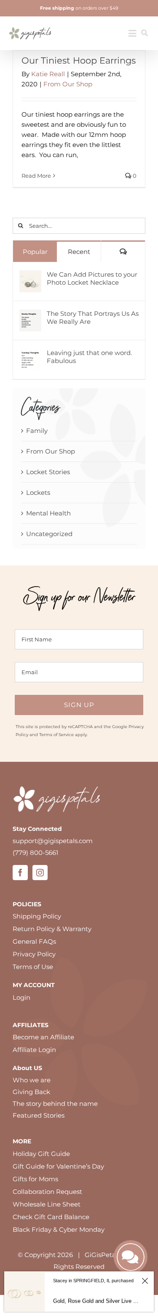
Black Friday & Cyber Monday (58, 1229)
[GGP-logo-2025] (30, 24)
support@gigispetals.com (53, 841)
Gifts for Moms (35, 1179)
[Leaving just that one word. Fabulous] (30, 354)
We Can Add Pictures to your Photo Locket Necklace (92, 278)
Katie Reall (48, 74)
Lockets (38, 492)
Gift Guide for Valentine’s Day (58, 1166)
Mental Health (48, 513)
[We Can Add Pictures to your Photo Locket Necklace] (30, 276)
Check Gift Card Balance (51, 1217)
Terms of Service (56, 734)
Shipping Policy (37, 916)
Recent (79, 252)
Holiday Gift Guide (41, 1154)
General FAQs (34, 941)
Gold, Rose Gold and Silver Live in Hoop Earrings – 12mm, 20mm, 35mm (96, 1301)
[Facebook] (20, 872)
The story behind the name (55, 1104)
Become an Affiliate (43, 1037)
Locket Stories (48, 472)
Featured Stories (38, 1115)
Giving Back (31, 1092)
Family (37, 431)
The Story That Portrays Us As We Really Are (93, 318)
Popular (35, 252)
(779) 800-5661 (35, 853)
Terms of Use (33, 967)
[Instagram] (40, 872)
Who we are (32, 1080)
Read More (36, 175)
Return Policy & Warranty (52, 929)
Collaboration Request (47, 1192)
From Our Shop (67, 84)
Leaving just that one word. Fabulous (89, 357)
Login (21, 997)
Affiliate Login (34, 1050)
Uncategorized (49, 534)
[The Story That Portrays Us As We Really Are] (30, 315)
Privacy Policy (34, 954)
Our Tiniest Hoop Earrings (78, 60)
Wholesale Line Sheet (46, 1204)
